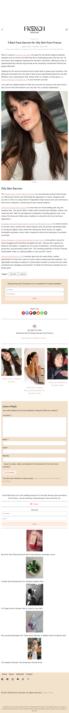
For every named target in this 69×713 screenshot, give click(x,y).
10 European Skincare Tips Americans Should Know (21, 662)
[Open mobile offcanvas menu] (66, 29)
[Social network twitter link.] (28, 679)
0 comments (35, 46)
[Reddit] (38, 313)
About (11, 674)
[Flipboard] (30, 313)
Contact (29, 674)
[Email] (45, 313)
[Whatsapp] (42, 313)
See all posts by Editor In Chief (34, 338)
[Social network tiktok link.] (23, 679)
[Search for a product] (2, 29)
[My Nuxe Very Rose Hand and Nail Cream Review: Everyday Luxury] (34, 540)
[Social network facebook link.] (7, 679)
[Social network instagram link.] (13, 679)
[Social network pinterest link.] (2, 679)
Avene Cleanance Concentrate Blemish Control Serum (23, 240)
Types (32, 39)
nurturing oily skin (23, 55)
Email (5, 448)
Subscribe (20, 674)
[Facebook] (27, 313)
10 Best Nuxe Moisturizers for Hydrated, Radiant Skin (22, 581)
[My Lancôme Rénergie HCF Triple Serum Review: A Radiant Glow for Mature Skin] (34, 621)
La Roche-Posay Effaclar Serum (13, 208)
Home (4, 674)
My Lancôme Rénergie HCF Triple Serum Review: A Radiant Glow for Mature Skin (33, 636)
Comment (7, 415)
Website (6, 456)
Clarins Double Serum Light (12, 256)
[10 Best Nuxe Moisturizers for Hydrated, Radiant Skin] (34, 567)
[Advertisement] (34, 13)
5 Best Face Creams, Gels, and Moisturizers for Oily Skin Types (34, 390)
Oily (36, 39)
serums (23, 274)
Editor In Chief (43, 46)
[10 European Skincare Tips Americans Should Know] (34, 648)
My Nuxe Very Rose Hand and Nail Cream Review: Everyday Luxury (28, 554)
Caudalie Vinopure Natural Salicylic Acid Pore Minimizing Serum (26, 224)
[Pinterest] (23, 313)
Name (5, 439)
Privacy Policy (47, 693)
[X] (34, 313)
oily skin (13, 274)
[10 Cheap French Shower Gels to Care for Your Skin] (34, 594)
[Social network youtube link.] (18, 679)
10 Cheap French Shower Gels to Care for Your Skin (22, 608)
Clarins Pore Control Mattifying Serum (20, 194)
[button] (2, 493)
